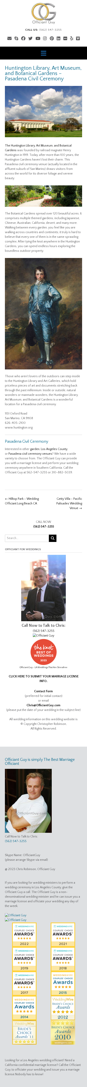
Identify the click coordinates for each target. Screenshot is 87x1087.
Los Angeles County (54, 449)
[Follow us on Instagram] (45, 38)
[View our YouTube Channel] (37, 38)
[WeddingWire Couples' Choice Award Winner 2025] (43, 635)
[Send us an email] (9, 38)
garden (34, 449)
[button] (43, 53)
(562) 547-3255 (43, 526)
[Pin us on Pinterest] (52, 38)
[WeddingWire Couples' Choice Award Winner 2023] (15, 920)
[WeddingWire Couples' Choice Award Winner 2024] (15, 915)
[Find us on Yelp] (71, 38)
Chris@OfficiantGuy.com (43, 705)
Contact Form (43, 691)
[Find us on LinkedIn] (58, 38)
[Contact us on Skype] (16, 38)
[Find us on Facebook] (23, 38)
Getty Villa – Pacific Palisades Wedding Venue (69, 503)
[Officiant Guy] (43, 13)
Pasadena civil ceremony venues (30, 454)
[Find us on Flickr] (65, 38)
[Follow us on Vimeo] (78, 38)
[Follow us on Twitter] (30, 38)
